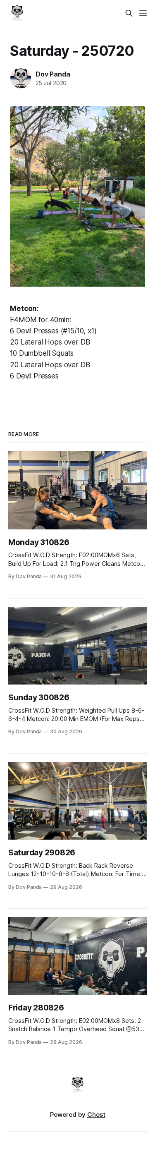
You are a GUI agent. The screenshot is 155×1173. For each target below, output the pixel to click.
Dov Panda (53, 74)
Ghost (96, 1114)
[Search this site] (129, 13)
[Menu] (143, 13)
